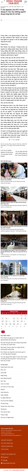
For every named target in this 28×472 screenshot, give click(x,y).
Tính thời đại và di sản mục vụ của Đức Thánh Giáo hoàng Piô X (14, 300)
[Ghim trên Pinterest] (16, 140)
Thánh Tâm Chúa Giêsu (7, 406)
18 (6, 324)
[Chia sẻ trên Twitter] (13, 140)
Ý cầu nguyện (9, 145)
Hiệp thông (17, 6)
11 (6, 321)
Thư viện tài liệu (5, 412)
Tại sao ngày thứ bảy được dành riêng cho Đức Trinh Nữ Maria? (21, 153)
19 (10, 324)
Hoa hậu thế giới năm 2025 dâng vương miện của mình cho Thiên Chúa (13, 343)
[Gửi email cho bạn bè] (14, 140)
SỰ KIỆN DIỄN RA (6, 398)
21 (17, 324)
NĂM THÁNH (4, 395)
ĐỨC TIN (3, 370)
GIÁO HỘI (11, 6)
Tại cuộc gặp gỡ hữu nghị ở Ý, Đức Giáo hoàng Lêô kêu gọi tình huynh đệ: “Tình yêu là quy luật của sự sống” (14, 252)
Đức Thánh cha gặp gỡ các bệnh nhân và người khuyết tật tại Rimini (13, 179)
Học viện (3, 381)
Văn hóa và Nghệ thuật (7, 417)
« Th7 (3, 332)
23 (25, 324)
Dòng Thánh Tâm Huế (7, 367)
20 (14, 324)
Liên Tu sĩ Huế (5, 384)
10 (2, 321)
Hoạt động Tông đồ (6, 378)
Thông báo (4, 409)
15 (21, 321)
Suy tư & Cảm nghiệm (7, 400)
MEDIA (3, 389)
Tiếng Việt (25, 2)
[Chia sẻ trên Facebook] (11, 140)
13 (14, 321)
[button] (2, 2)
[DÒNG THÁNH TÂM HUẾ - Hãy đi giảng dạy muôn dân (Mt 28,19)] (13, 2)
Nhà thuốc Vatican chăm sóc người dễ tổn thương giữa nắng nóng (13, 203)
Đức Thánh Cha (5, 6)
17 (2, 324)
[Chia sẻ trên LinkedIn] (18, 140)
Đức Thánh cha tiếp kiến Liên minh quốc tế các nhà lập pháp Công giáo (14, 227)
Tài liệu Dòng (4, 403)
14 (17, 321)
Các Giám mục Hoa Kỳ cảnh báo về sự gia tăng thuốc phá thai (12, 276)
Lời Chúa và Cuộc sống (7, 386)
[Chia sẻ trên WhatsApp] (9, 140)
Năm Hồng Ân (5, 392)
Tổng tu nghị (4, 414)
